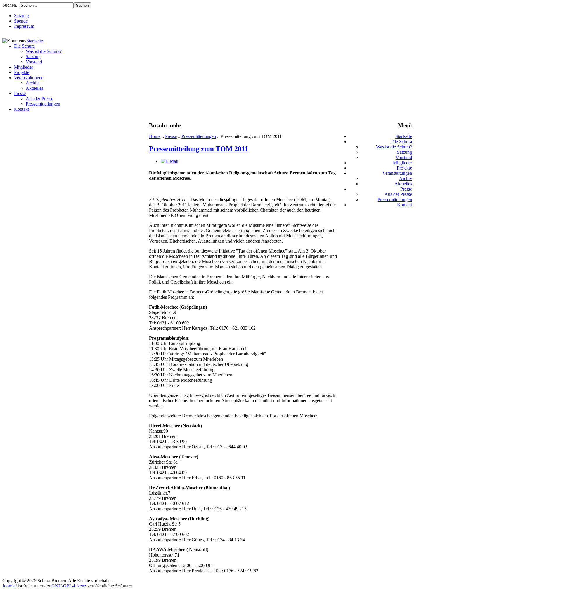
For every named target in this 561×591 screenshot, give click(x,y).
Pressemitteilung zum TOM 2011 (198, 149)
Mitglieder (23, 67)
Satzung (21, 15)
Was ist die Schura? (44, 51)
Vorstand (34, 61)
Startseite (34, 40)
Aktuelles (34, 88)
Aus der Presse (39, 98)
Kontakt (21, 109)
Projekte (21, 72)
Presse (20, 93)
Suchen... (11, 5)
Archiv (32, 82)
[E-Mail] (169, 161)
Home (154, 136)
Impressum (24, 26)
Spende (21, 20)
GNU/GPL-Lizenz (68, 585)
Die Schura (24, 46)
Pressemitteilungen (43, 103)
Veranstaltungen (29, 77)
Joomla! (9, 585)
